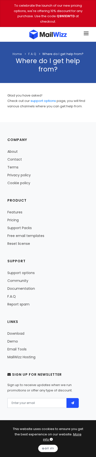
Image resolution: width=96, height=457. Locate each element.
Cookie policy (18, 182)
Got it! (48, 448)
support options (43, 100)
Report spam (18, 304)
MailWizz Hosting (21, 357)
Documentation (21, 288)
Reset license (18, 243)
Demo (12, 341)
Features (14, 212)
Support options (21, 272)
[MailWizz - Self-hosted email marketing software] (48, 34)
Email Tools (17, 349)
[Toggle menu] (86, 34)
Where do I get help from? (63, 54)
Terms (12, 167)
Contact (14, 159)
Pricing (13, 220)
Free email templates (25, 235)
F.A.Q (32, 54)
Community (17, 280)
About (12, 151)
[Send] (72, 403)
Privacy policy (19, 175)
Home (17, 54)
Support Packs (19, 227)
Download (15, 333)
